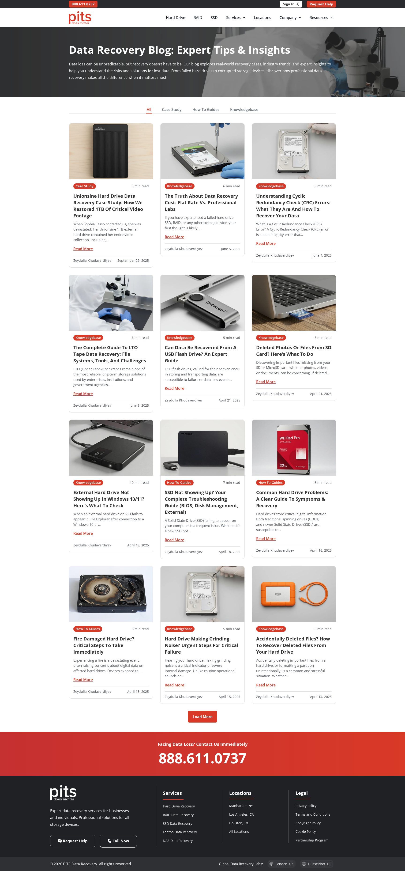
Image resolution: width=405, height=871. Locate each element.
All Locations (239, 831)
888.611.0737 (202, 758)
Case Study (172, 109)
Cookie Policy (306, 831)
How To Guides (205, 109)
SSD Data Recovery (177, 823)
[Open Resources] (331, 17)
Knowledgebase (244, 109)
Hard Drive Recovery (179, 806)
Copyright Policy (308, 823)
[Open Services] (244, 17)
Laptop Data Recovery (180, 832)
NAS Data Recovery (178, 840)
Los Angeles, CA (241, 814)
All (149, 109)
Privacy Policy (306, 805)
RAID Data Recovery (178, 815)
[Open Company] (300, 17)
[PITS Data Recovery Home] (80, 17)
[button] (202, 717)
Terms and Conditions (313, 814)
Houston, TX (238, 823)
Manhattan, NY (241, 805)
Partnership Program (312, 840)
